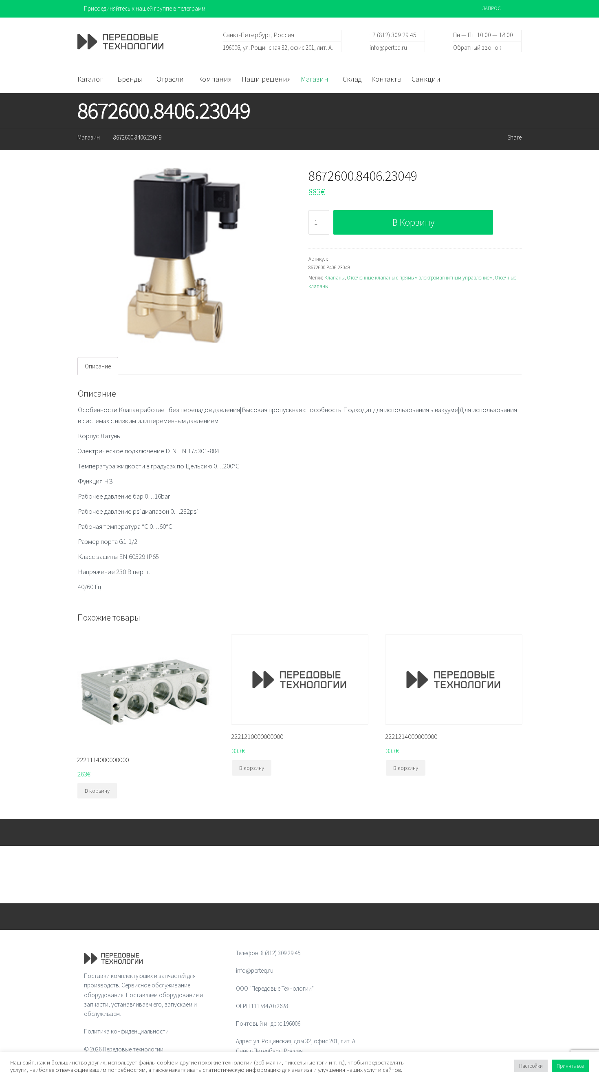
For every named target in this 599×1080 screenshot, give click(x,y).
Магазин (88, 137)
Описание (98, 366)
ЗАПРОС (491, 8)
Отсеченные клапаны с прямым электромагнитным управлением (420, 277)
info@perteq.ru (388, 47)
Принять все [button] (570, 1065)
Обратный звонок (477, 47)
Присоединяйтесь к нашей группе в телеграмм (144, 8)
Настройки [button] (531, 1065)
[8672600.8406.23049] (184, 256)
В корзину (413, 222)
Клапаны (334, 277)
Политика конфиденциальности (126, 1031)
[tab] (97, 366)
